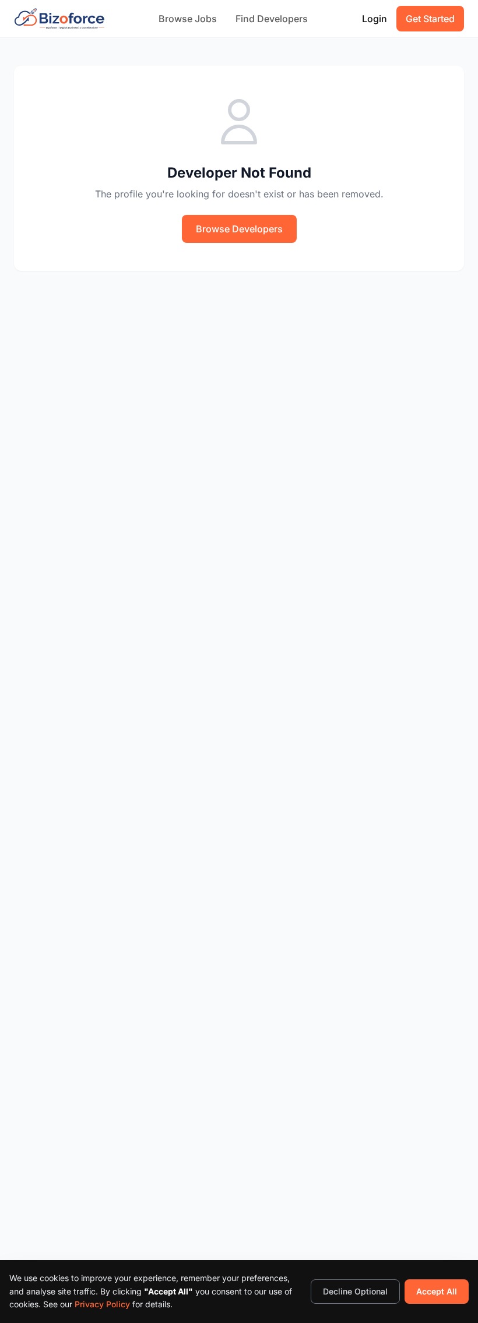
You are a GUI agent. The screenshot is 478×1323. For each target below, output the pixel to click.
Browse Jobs (188, 18)
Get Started (430, 18)
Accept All (436, 1291)
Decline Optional (355, 1291)
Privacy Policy (102, 1304)
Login (374, 18)
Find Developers (272, 18)
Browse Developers (239, 229)
